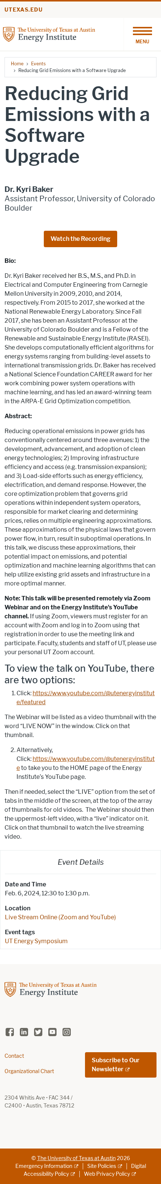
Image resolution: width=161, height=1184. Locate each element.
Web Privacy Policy (107, 1174)
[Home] (49, 33)
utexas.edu (23, 10)
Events (38, 63)
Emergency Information (43, 1166)
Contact (14, 1056)
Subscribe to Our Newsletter (116, 1065)
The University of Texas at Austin (76, 1158)
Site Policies (101, 1166)
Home (17, 63)
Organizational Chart (29, 1071)
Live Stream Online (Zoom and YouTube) (60, 917)
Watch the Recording (80, 238)
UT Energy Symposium (36, 941)
